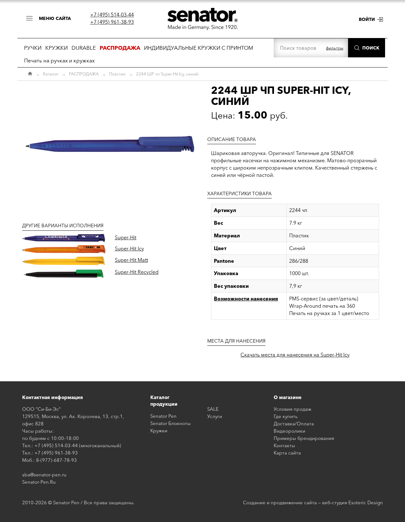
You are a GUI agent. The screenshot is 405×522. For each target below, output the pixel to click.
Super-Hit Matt (131, 260)
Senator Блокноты (170, 423)
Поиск (370, 48)
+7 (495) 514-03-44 (112, 14)
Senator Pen (163, 416)
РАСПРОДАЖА (84, 73)
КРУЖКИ (56, 47)
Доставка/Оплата (294, 424)
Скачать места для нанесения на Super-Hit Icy (295, 354)
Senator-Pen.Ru (39, 482)
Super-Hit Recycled (137, 272)
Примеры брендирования (304, 438)
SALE (213, 409)
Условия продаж (292, 409)
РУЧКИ (32, 47)
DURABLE (84, 47)
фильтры (334, 47)
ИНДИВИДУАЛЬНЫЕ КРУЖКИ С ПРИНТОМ (198, 47)
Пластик (117, 73)
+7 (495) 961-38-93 (112, 22)
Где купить (286, 416)
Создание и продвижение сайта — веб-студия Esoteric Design (313, 502)
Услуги (214, 416)
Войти (367, 19)
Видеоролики (289, 431)
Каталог (51, 73)
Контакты (284, 445)
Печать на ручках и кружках (59, 60)
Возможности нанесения (246, 298)
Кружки (158, 431)
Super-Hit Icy (129, 248)
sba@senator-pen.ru (44, 475)
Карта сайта (287, 453)
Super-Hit (125, 237)
